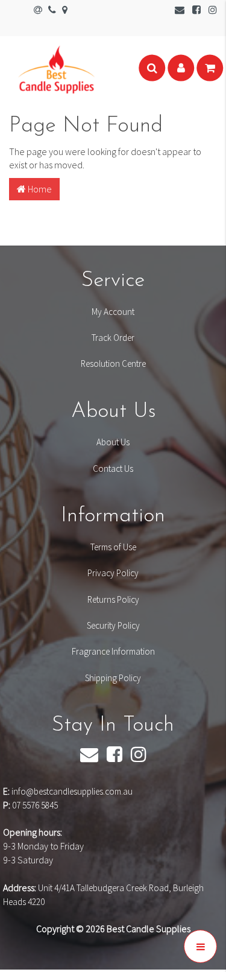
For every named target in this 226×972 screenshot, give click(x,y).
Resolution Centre (113, 363)
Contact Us (113, 468)
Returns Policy (113, 599)
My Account (113, 311)
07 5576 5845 (35, 805)
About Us (113, 442)
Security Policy (113, 625)
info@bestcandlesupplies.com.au (72, 791)
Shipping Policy (113, 678)
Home (39, 189)
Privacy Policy (113, 573)
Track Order (113, 337)
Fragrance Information (113, 651)
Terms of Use (113, 547)
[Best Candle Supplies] (56, 68)
